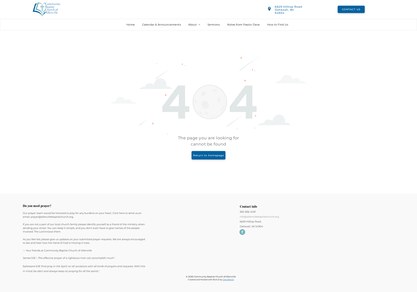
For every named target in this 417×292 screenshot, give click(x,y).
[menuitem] (132, 24)
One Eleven (228, 279)
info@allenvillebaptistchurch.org (259, 216)
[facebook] (242, 232)
